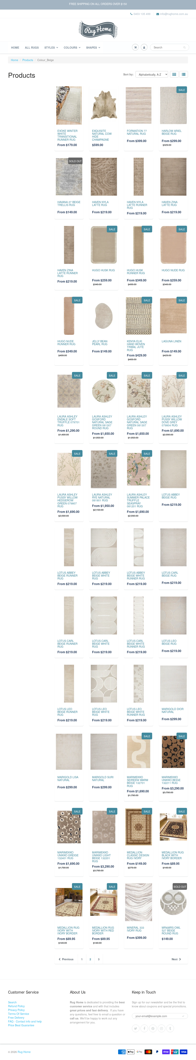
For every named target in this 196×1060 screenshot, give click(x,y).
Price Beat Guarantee (21, 1025)
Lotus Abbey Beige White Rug (101, 575)
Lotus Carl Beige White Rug (100, 644)
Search (12, 1002)
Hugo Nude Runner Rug (66, 342)
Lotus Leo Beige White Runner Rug (136, 712)
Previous (68, 959)
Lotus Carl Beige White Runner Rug (136, 644)
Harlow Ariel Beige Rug (172, 132)
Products (27, 60)
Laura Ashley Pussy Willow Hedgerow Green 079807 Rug (67, 500)
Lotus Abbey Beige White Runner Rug (136, 575)
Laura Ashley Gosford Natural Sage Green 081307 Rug (137, 422)
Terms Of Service (18, 1014)
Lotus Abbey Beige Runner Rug (67, 575)
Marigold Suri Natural (103, 778)
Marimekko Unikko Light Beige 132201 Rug (101, 856)
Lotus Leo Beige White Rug (100, 712)
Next (175, 959)
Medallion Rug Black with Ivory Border (173, 855)
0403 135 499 (142, 14)
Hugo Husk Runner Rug (136, 271)
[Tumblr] (170, 1028)
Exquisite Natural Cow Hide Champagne (102, 135)
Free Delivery (16, 1017)
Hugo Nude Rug (173, 270)
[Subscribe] (183, 1016)
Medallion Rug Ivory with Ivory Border (68, 930)
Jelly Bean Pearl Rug (99, 342)
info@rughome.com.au (174, 14)
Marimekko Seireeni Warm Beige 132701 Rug (137, 781)
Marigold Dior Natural (173, 710)
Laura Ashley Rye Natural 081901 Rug (102, 497)
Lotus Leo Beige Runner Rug (67, 712)
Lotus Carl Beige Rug (170, 574)
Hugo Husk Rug (103, 270)
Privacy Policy (16, 1010)
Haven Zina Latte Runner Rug (67, 273)
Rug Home (24, 1052)
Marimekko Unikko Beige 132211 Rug (171, 780)
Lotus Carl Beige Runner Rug (67, 644)
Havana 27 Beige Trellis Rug (68, 203)
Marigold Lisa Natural (67, 778)
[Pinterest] (153, 1028)
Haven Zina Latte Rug (169, 203)
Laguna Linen (171, 341)
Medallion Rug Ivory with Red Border (103, 930)
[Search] (184, 47)
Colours (70, 47)
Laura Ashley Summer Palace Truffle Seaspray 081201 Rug (138, 500)
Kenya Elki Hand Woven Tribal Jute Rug (136, 345)
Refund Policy (16, 1006)
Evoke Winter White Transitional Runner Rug (67, 135)
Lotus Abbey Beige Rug (171, 496)
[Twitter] (136, 1028)
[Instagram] (161, 1028)
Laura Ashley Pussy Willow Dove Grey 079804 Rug (172, 420)
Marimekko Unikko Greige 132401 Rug (67, 855)
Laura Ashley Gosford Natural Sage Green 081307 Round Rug (102, 422)
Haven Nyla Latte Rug (100, 203)
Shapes (91, 47)
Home (15, 47)
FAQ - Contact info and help (25, 1021)
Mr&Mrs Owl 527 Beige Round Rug (171, 930)
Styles (49, 47)
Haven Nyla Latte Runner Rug (137, 205)
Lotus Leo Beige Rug (169, 642)
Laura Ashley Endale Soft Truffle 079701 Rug (68, 420)
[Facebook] (144, 1028)
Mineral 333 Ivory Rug (135, 929)
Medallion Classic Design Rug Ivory (138, 855)
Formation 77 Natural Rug (137, 132)
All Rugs (32, 47)
